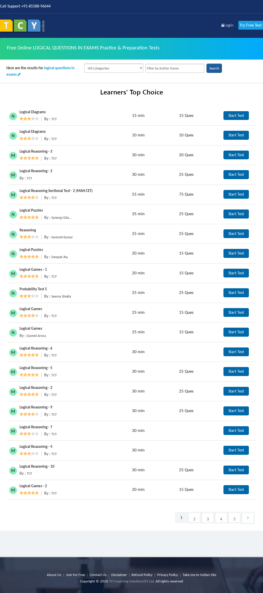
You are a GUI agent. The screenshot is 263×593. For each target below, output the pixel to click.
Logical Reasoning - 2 (36, 171)
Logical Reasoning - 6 (36, 348)
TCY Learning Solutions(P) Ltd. (132, 581)
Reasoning (28, 230)
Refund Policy (142, 574)
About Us (54, 574)
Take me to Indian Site (199, 574)
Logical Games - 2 (33, 486)
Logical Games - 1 (33, 269)
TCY (54, 119)
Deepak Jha (59, 257)
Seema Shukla (61, 296)
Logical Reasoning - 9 (36, 407)
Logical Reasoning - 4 (36, 446)
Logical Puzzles (31, 210)
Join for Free (75, 574)
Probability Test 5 (33, 289)
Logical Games (31, 309)
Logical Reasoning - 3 (36, 151)
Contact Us (98, 574)
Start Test (236, 115)
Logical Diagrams (33, 112)
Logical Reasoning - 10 (37, 466)
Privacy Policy (167, 574)
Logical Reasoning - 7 (36, 427)
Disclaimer (119, 574)
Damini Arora (36, 336)
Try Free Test (251, 25)
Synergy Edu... (61, 217)
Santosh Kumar (62, 237)
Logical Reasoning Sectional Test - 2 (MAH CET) (56, 190)
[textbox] (174, 68)
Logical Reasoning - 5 (36, 367)
